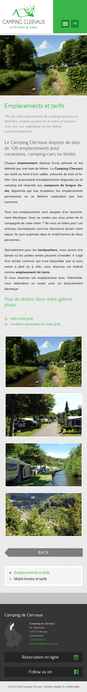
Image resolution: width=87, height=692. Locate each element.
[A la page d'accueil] (24, 16)
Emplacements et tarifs (32, 573)
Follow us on (40, 671)
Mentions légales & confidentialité (61, 686)
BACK (43, 552)
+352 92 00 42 (37, 639)
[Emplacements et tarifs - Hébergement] (44, 362)
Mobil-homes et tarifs (30, 579)
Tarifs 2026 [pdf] (21, 318)
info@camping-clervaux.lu (43, 643)
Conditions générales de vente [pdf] (35, 324)
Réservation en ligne (40, 657)
